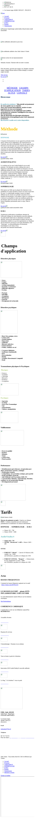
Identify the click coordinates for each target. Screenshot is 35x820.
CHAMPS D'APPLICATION (16, 89)
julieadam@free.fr (6, 729)
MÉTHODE (12, 88)
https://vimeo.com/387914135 (9, 585)
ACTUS (11, 93)
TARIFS (26, 90)
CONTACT (22, 93)
